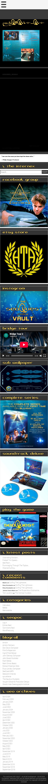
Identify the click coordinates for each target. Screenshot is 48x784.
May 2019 (6, 757)
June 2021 (7, 733)
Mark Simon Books (9, 663)
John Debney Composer (12, 656)
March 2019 (7, 759)
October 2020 (8, 741)
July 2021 (6, 731)
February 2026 (8, 699)
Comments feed (9, 628)
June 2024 (7, 707)
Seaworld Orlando (9, 674)
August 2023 (7, 715)
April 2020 (6, 749)
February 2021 (8, 736)
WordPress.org (8, 630)
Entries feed (7, 625)
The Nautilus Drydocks (11, 679)
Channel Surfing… (9, 568)
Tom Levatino (8, 593)
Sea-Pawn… (7, 563)
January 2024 (8, 710)
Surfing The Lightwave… (18, 583)
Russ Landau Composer (11, 669)
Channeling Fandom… (11, 558)
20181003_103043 (10, 74)
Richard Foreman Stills (11, 666)
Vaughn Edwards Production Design (16, 682)
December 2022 (9, 723)
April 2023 (6, 720)
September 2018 (9, 770)
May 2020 (6, 746)
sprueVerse (7, 677)
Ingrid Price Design (9, 653)
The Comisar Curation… (23, 593)
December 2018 (9, 764)
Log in (5, 623)
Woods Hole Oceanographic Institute (16, 684)
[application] (24, 344)
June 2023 (7, 717)
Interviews (6, 605)
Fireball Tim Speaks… (10, 560)
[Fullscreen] (44, 355)
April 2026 (6, 697)
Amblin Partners (9, 645)
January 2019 (8, 762)
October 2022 (8, 725)
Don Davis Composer (10, 648)
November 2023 (9, 712)
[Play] (3, 355)
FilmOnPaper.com (9, 650)
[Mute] (41, 355)
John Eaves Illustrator (10, 658)
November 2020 (9, 738)
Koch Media (7, 661)
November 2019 (9, 751)
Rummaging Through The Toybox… (16, 565)
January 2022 (8, 728)
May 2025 (6, 704)
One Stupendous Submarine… (29, 590)
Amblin (5, 643)
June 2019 (7, 754)
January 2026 (8, 702)
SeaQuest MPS (8, 671)
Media (5, 608)
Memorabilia (7, 610)
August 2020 (7, 744)
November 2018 (9, 767)
